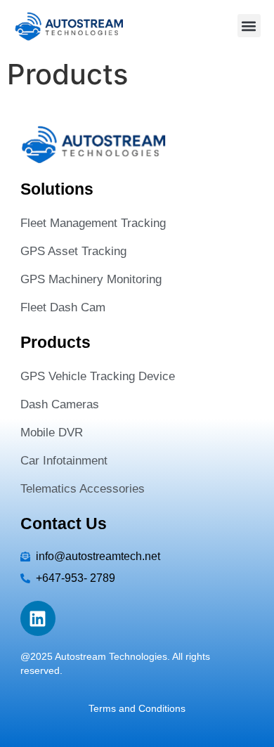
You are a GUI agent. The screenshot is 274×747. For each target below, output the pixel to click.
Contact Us (63, 523)
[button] (249, 25)
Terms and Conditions (137, 708)
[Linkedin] (38, 618)
